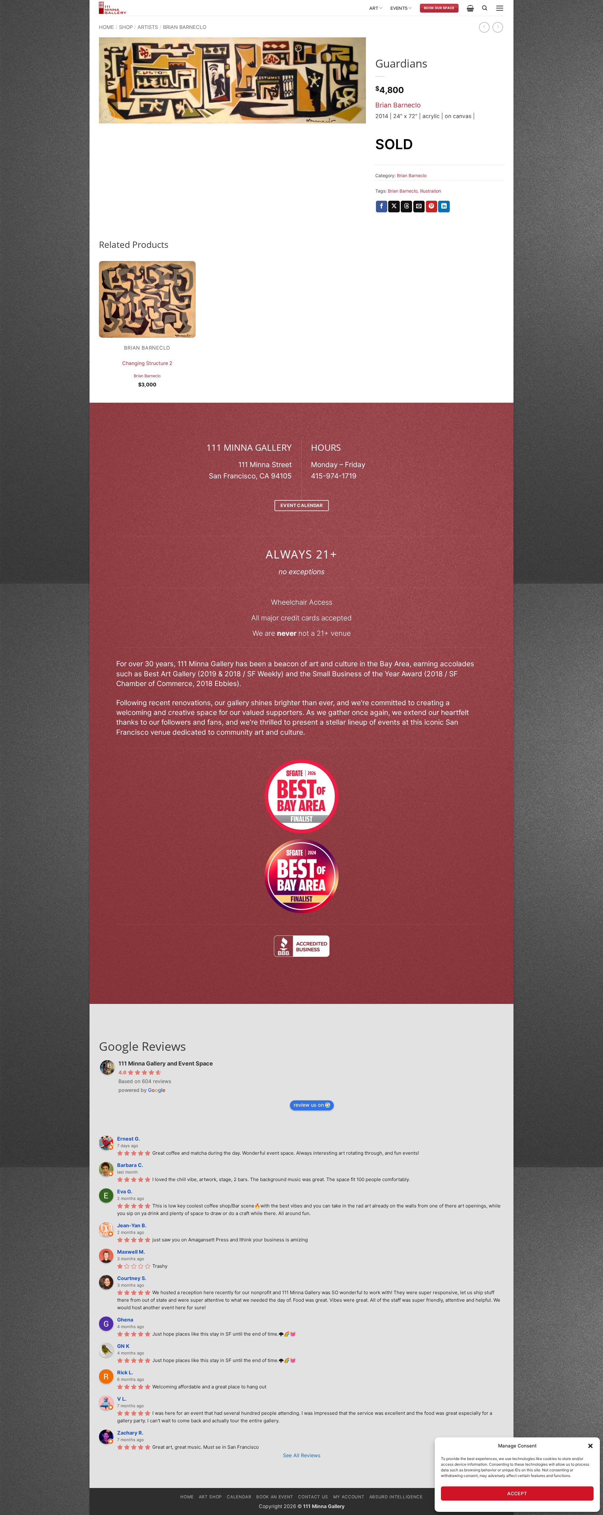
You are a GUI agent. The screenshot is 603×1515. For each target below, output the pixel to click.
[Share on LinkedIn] (443, 206)
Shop (126, 27)
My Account (349, 1496)
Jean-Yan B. (132, 1225)
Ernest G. (128, 1139)
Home (106, 27)
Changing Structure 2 (147, 363)
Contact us (313, 1496)
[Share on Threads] (406, 206)
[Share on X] (393, 206)
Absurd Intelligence (396, 1496)
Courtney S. (131, 1278)
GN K (123, 1346)
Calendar (239, 1496)
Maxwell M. (131, 1252)
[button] (590, 1446)
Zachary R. (130, 1433)
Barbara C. (130, 1165)
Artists (148, 27)
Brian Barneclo (184, 27)
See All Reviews (301, 1455)
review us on (309, 1105)
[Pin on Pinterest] (431, 206)
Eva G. (125, 1191)
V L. (122, 1399)
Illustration (430, 190)
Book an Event (274, 1496)
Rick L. (125, 1372)
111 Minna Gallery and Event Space (165, 1063)
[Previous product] (497, 27)
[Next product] (484, 27)
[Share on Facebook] (381, 206)
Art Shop (210, 1496)
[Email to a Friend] (419, 206)
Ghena (125, 1319)
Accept (517, 1493)
